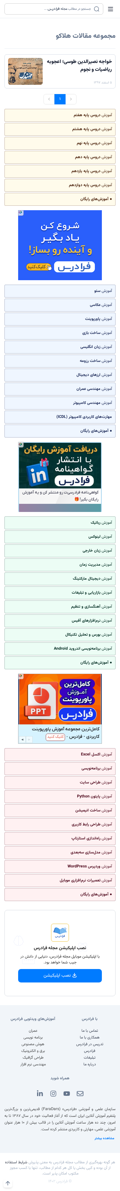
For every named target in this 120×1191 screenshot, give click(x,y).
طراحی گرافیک (33, 1058)
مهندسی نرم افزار (33, 1064)
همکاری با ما (90, 1038)
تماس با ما (89, 1031)
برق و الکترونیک (33, 1051)
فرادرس (89, 1051)
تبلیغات (89, 1058)
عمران (33, 1031)
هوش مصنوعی (32, 1044)
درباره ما (89, 1064)
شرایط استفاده (16, 1162)
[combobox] (50, 9)
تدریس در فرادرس (89, 1044)
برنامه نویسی (33, 1038)
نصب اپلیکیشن (57, 975)
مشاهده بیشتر (104, 1138)
